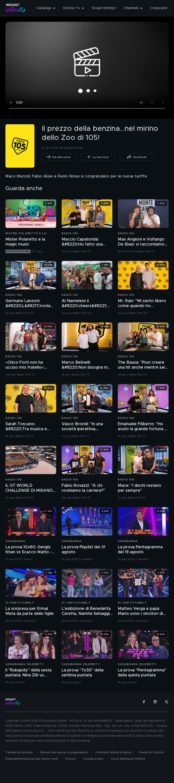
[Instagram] (155, 702)
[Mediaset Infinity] (15, 8)
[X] (166, 702)
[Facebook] (144, 702)
